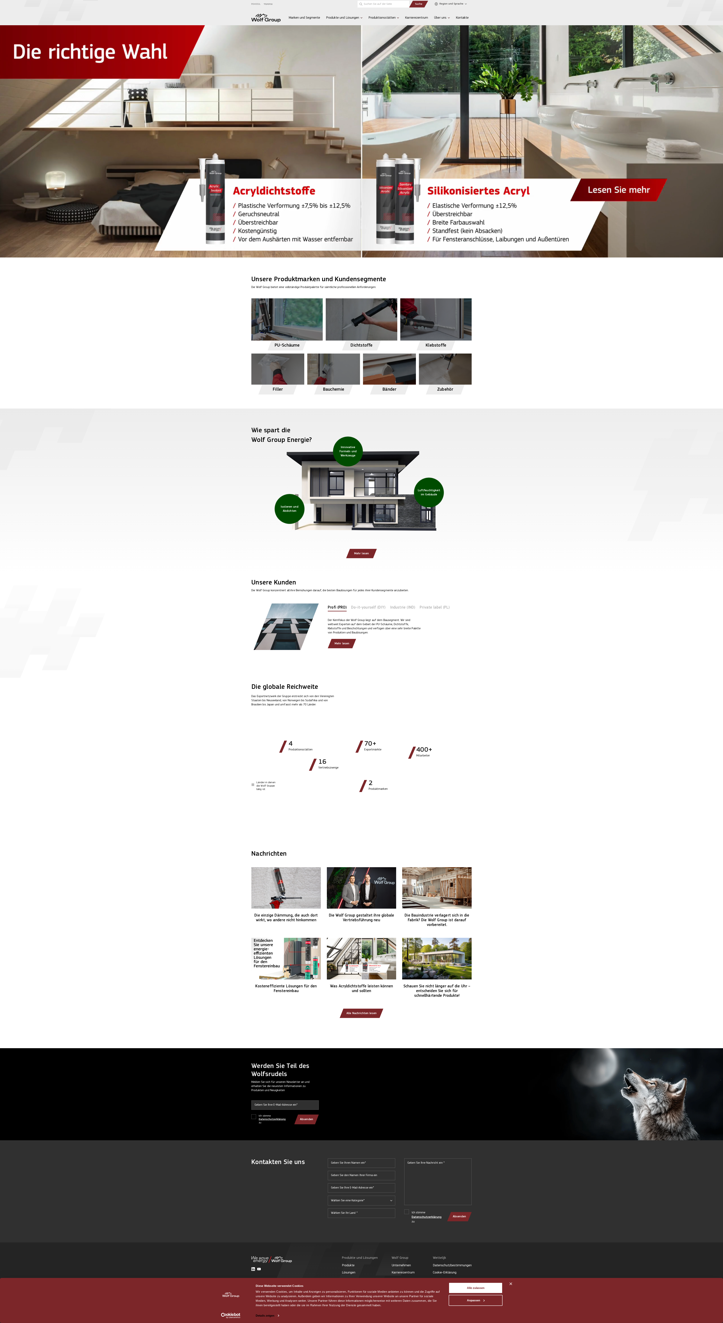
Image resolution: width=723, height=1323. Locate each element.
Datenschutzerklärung (272, 1119)
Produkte (348, 1265)
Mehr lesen (361, 553)
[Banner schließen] (510, 1284)
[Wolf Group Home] (266, 18)
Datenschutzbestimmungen (452, 1265)
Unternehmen (401, 1265)
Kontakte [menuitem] (462, 18)
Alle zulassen (475, 1287)
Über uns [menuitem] (440, 18)
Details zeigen (265, 1315)
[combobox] (361, 1200)
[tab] (337, 608)
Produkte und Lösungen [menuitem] (342, 18)
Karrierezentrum (403, 1272)
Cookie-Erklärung (444, 1272)
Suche (418, 4)
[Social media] (253, 1269)
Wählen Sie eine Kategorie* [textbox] (348, 1200)
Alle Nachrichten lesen (361, 1013)
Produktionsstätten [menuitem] (382, 18)
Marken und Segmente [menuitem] (304, 18)
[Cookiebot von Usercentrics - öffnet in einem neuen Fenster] (230, 1315)
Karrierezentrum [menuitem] (416, 18)
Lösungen (348, 1272)
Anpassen (473, 1300)
